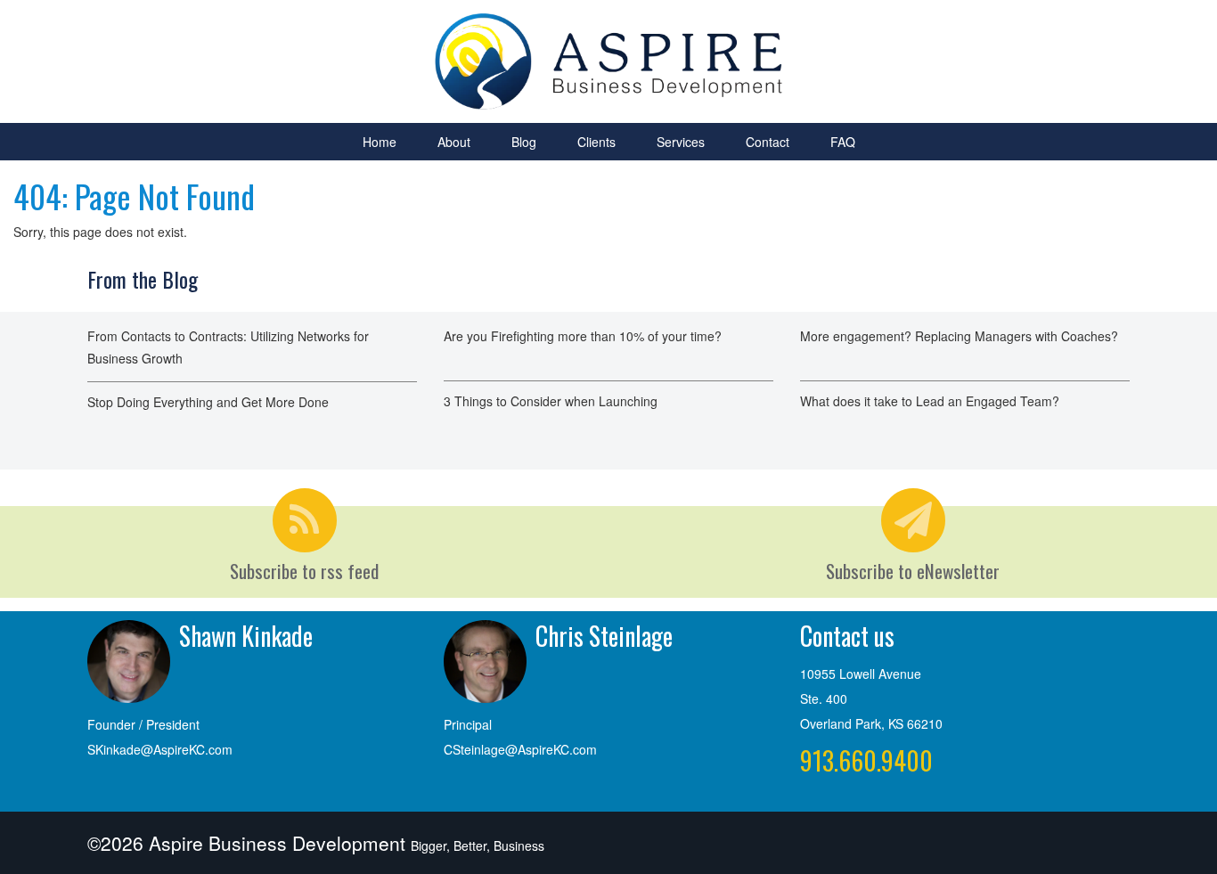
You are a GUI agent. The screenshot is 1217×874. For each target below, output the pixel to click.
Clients (596, 142)
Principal (468, 724)
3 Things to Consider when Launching (551, 401)
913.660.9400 (866, 760)
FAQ (842, 142)
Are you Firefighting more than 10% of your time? (583, 336)
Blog (523, 142)
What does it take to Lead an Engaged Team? (929, 401)
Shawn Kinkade (246, 635)
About (453, 142)
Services (681, 142)
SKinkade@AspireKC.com (160, 749)
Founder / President (143, 724)
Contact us (847, 635)
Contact (767, 142)
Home (379, 142)
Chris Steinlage (604, 635)
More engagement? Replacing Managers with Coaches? (959, 336)
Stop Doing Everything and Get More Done (208, 402)
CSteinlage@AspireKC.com (520, 749)
